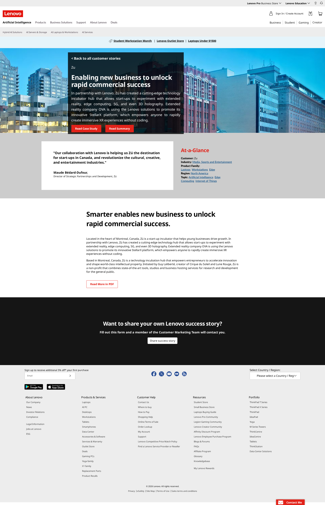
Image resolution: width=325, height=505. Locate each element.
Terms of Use (163, 491)
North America (199, 173)
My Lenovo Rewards (204, 468)
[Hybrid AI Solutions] (24, 32)
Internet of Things (206, 181)
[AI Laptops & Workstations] (79, 32)
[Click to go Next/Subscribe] (70, 375)
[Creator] (323, 22)
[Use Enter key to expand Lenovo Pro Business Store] (280, 3)
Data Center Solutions (261, 451)
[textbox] (275, 376)
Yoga (252, 421)
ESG (28, 433)
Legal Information (35, 424)
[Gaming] (310, 22)
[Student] (296, 22)
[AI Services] (94, 32)
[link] (315, 4)
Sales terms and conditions (184, 491)
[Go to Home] (13, 13)
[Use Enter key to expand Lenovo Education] (309, 3)
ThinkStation (256, 446)
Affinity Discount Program (207, 431)
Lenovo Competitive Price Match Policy (157, 441)
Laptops (185, 169)
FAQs (196, 446)
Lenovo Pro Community (206, 416)
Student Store (201, 402)
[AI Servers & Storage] (48, 32)
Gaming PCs (88, 456)
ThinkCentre (256, 431)
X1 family (86, 466)
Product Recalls (90, 475)
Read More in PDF (102, 284)
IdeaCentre (255, 436)
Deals (85, 451)
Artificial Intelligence (201, 177)
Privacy (131, 491)
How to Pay (143, 412)
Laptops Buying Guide (205, 412)
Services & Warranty (92, 441)
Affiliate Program (202, 451)
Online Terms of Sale (148, 421)
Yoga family (88, 461)
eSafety (140, 491)
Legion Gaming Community (208, 421)
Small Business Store (204, 407)
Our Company (33, 402)
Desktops (87, 412)
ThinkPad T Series (258, 402)
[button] (317, 3)
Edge (212, 169)
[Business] (282, 22)
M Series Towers (258, 426)
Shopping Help (145, 416)
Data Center (88, 431)
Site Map (150, 491)
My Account (144, 431)
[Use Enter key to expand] (305, 14)
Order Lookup (145, 426)
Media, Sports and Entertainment (212, 162)
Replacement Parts (91, 470)
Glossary (198, 456)
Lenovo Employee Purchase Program (212, 436)
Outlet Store (88, 446)
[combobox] (275, 376)
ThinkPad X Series (258, 407)
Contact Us (143, 402)
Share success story (162, 341)
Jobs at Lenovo (33, 428)
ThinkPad (254, 412)
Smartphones (89, 426)
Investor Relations (35, 412)
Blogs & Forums (202, 441)
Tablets (85, 421)
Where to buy (145, 407)
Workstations (200, 169)
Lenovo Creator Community (208, 426)
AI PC (84, 407)
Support (142, 436)
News (29, 407)
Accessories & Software (93, 436)
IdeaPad (254, 416)
